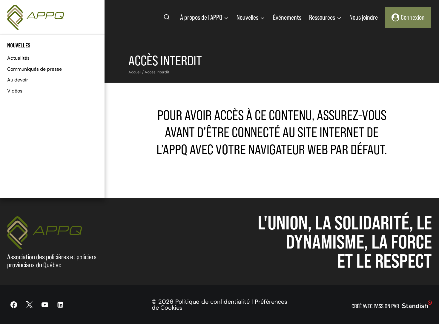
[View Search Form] (166, 17)
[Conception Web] (417, 304)
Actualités (18, 58)
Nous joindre (363, 17)
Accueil (134, 72)
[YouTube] (45, 304)
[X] (29, 304)
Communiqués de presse (34, 69)
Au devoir (17, 80)
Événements (287, 17)
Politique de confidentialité (212, 302)
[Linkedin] (60, 304)
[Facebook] (14, 304)
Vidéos (14, 91)
